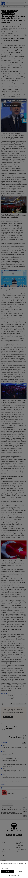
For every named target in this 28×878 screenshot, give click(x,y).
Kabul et (7, 871)
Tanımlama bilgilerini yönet (14, 875)
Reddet (20, 871)
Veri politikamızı (21, 865)
